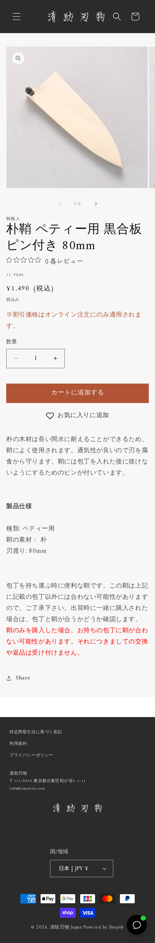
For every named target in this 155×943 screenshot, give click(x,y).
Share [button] (23, 678)
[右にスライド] (96, 203)
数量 (11, 342)
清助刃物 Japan (66, 927)
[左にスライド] (59, 203)
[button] (16, 16)
